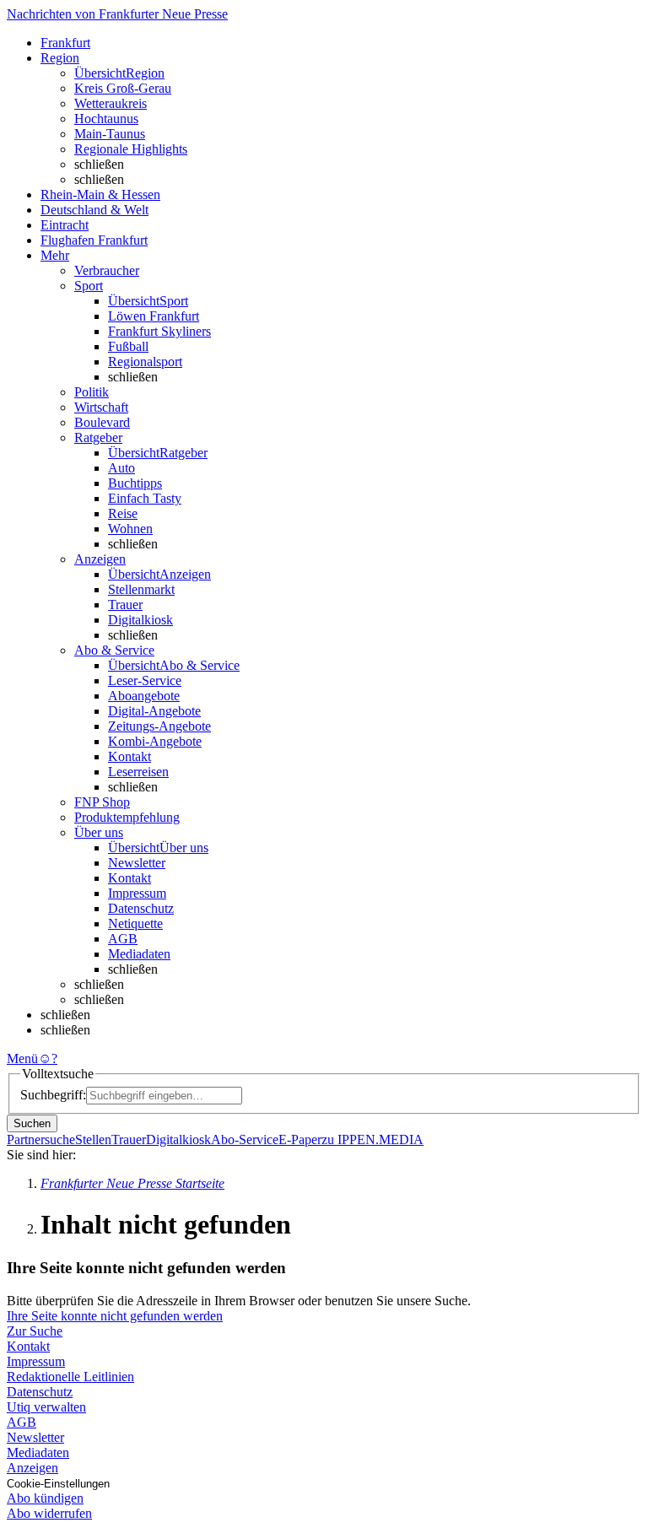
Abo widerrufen (49, 1513)
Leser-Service (144, 680)
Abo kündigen (45, 1498)
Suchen (32, 1123)
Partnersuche (41, 1139)
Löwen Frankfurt (153, 316)
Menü (22, 1058)
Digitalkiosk (140, 620)
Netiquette (135, 923)
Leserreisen (138, 771)
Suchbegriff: (53, 1095)
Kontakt (129, 756)
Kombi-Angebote (155, 741)
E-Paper (299, 1139)
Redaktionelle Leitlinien (70, 1376)
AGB (123, 938)
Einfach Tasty (144, 498)
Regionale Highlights (130, 149)
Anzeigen (32, 1468)
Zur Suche (34, 1331)
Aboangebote (144, 695)
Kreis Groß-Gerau (122, 88)
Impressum (137, 893)
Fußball (128, 346)
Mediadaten (139, 954)
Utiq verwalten (46, 1407)
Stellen (93, 1139)
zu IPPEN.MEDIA (372, 1139)
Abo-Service (244, 1139)
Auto (121, 468)
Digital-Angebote (154, 711)
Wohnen (130, 528)
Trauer (125, 604)
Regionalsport (145, 361)
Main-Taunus (109, 134)
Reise (123, 513)
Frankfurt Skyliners (159, 331)
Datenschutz (141, 908)
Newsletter (136, 863)
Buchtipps (135, 483)
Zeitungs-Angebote (159, 726)
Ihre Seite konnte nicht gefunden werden (115, 1316)
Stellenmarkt (141, 589)
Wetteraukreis (110, 103)
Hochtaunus (106, 118)
